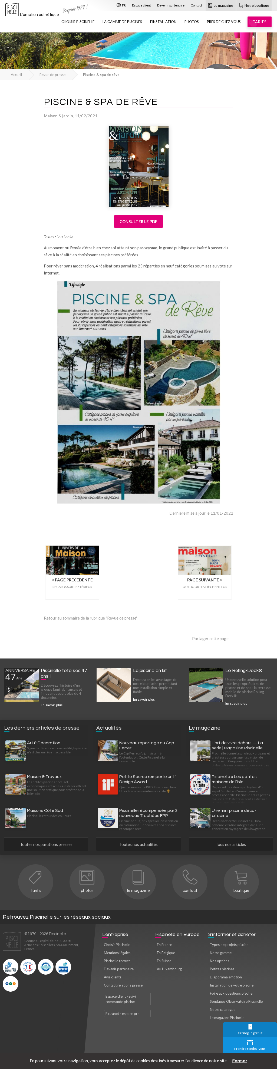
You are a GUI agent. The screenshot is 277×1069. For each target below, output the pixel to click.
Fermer (239, 1061)
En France (164, 944)
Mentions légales (117, 953)
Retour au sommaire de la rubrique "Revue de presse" (90, 617)
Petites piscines (222, 969)
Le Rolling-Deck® (243, 670)
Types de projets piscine (229, 944)
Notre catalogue (222, 1009)
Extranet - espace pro (122, 1013)
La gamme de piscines (122, 21)
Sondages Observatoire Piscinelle (236, 1001)
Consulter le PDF (138, 221)
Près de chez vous (224, 21)
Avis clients (112, 977)
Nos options (219, 961)
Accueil (16, 74)
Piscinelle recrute (117, 961)
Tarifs (36, 891)
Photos (191, 21)
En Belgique (166, 953)
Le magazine (223, 5)
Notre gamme (221, 953)
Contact (196, 5)
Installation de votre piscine (231, 985)
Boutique (241, 891)
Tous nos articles (231, 844)
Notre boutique (256, 5)
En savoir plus (51, 705)
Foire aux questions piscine (231, 993)
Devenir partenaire (170, 5)
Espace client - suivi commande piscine (120, 999)
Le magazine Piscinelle (227, 1017)
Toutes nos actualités (138, 844)
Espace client (141, 5)
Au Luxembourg (169, 969)
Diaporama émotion (226, 977)
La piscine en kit (150, 670)
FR (123, 5)
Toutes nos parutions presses (46, 844)
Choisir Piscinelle (77, 21)
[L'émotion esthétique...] (12, 10)
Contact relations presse (123, 985)
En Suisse (164, 961)
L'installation (163, 21)
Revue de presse (52, 74)
